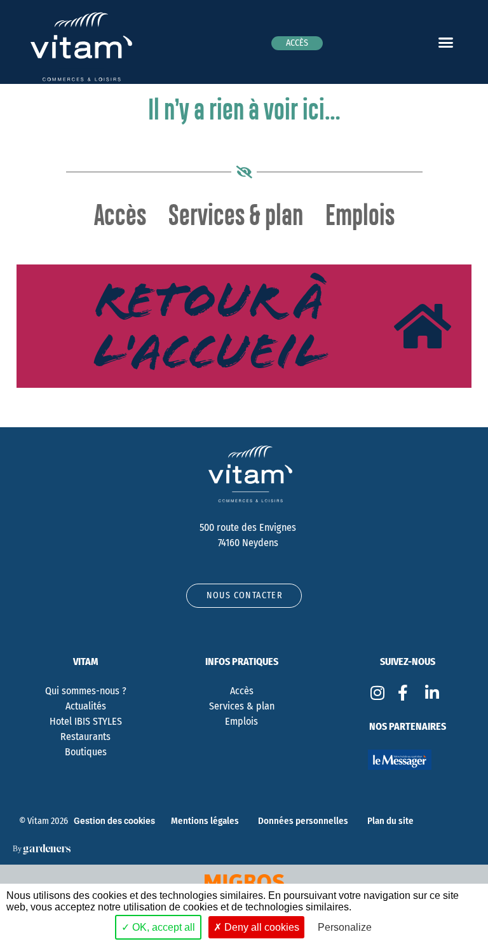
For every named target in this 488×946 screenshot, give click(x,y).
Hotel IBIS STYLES (86, 721)
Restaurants (85, 736)
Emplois (360, 216)
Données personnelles (303, 820)
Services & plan (235, 216)
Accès (120, 216)
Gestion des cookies (114, 821)
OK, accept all (162, 927)
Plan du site (390, 820)
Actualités (85, 706)
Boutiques (86, 752)
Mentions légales (205, 820)
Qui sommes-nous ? (85, 691)
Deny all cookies (260, 927)
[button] (445, 42)
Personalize (345, 927)
